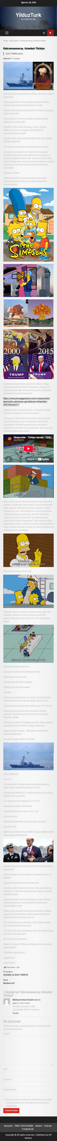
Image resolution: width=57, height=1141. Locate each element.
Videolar (48, 1126)
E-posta (7, 1079)
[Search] (44, 33)
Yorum (6, 1033)
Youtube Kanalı (50, 33)
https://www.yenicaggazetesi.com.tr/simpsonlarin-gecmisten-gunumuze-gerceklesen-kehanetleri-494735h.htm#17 (26, 401)
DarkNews (41, 1135)
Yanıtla (16, 1013)
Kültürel (38, 1126)
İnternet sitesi (9, 1089)
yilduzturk (7, 59)
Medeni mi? (9, 981)
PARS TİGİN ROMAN (23, 1126)
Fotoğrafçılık (28, 1129)
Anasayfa (8, 1126)
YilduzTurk (28, 15)
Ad (5, 1069)
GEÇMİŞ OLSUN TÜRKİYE (15, 973)
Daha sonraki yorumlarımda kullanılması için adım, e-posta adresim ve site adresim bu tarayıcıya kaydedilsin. (29, 1102)
